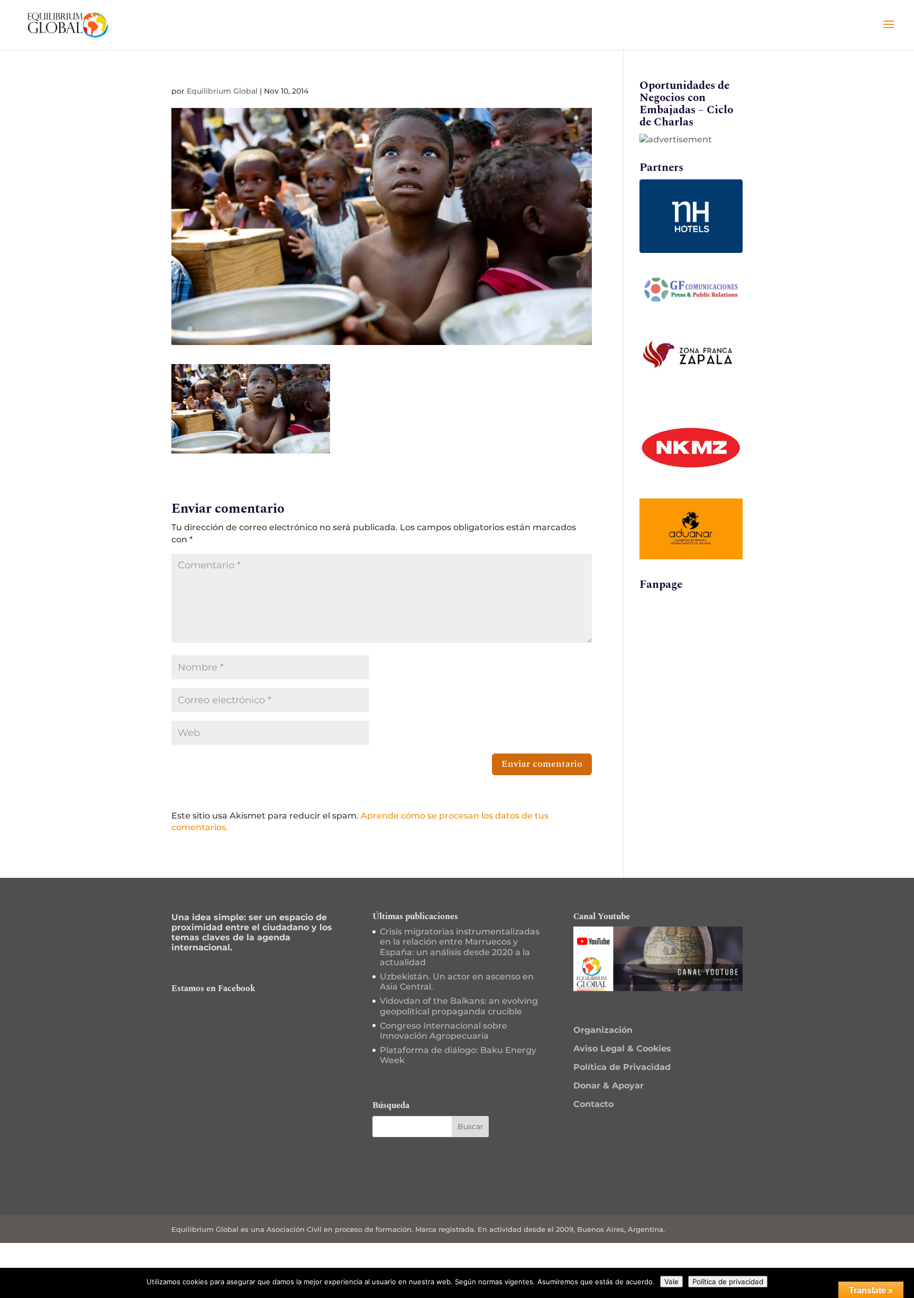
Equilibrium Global (222, 91)
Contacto (593, 1104)
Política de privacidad (727, 1281)
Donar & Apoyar (608, 1086)
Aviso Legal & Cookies (622, 1048)
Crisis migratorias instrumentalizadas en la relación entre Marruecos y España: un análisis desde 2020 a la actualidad (460, 947)
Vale (671, 1281)
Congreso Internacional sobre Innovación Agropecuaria (443, 1031)
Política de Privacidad (622, 1067)
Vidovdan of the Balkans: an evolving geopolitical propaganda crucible (459, 1006)
